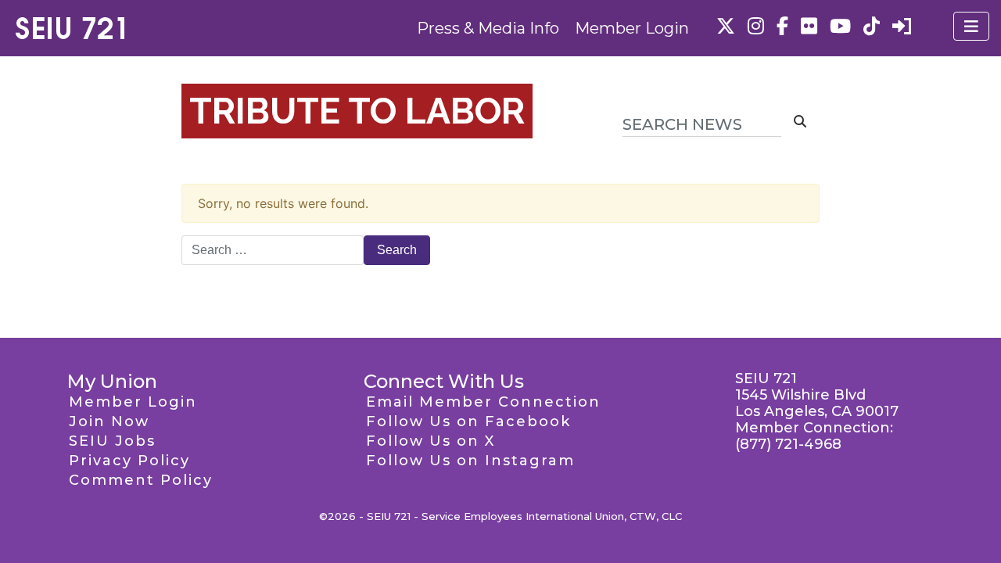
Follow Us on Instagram (470, 460)
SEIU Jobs (112, 441)
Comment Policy (141, 480)
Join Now (109, 421)
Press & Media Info (488, 28)
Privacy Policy (129, 460)
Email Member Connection (483, 402)
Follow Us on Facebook (468, 421)
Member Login (632, 28)
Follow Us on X (430, 441)
